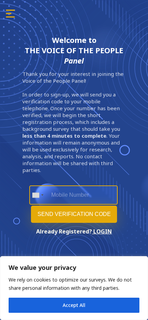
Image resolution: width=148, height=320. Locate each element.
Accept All (74, 305)
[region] (74, 288)
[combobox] (37, 195)
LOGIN (102, 231)
